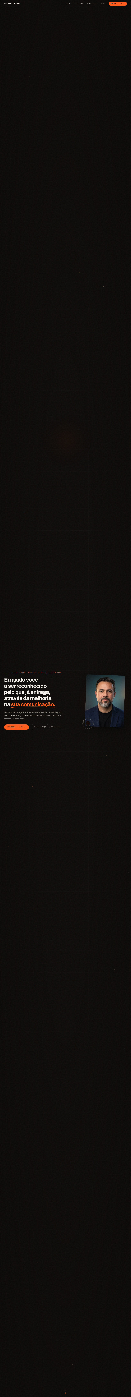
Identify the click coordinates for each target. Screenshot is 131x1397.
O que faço (92, 3)
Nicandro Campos (12, 4)
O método (79, 3)
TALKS (102, 3)
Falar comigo (56, 727)
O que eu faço (40, 727)
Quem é (69, 3)
